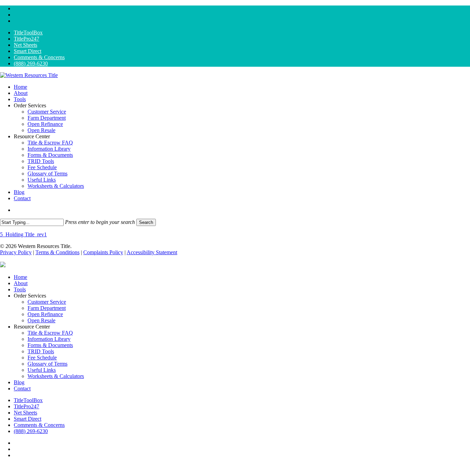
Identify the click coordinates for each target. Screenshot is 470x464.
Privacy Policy (16, 252)
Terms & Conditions (57, 252)
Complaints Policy (103, 252)
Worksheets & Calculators (56, 376)
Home (20, 277)
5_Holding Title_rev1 (23, 234)
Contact (22, 388)
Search (146, 222)
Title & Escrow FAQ (50, 333)
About (21, 283)
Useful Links (42, 370)
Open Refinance (45, 314)
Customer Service (47, 302)
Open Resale (41, 320)
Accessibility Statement (152, 252)
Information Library (49, 339)
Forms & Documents (50, 345)
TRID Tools (41, 351)
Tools (20, 289)
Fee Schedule (42, 357)
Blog (19, 382)
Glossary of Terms (47, 364)
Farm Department (47, 308)
